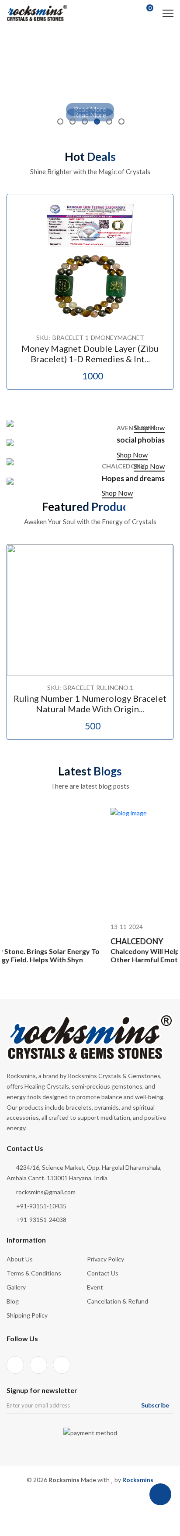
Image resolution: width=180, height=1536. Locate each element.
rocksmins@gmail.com (46, 1192)
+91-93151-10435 (41, 1206)
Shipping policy (27, 1315)
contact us (102, 1273)
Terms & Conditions (34, 1273)
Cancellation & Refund (117, 1301)
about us (20, 1259)
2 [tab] (72, 121)
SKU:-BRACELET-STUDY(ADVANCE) (122, 337)
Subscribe (155, 1405)
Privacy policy (105, 1259)
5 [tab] (109, 121)
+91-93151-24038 (41, 1219)
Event (95, 1287)
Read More (90, 109)
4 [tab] (97, 121)
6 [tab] (121, 121)
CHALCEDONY (95, 950)
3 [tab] (85, 121)
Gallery (16, 1287)
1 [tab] (60, 121)
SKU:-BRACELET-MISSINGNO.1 (121, 687)
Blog (13, 1301)
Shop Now (149, 427)
